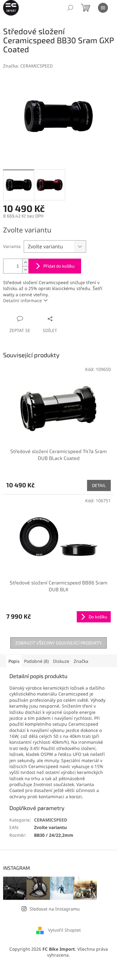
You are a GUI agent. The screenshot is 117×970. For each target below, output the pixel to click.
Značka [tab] (81, 661)
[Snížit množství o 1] (25, 269)
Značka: (28, 66)
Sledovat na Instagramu (55, 909)
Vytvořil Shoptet (64, 930)
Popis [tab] (14, 661)
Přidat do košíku (59, 266)
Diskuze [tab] (61, 661)
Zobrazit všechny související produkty (58, 642)
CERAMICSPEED (50, 820)
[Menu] (103, 8)
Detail (99, 485)
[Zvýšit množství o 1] (25, 262)
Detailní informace (22, 300)
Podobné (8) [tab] (36, 661)
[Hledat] (70, 8)
